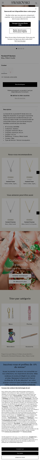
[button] (36, 9)
